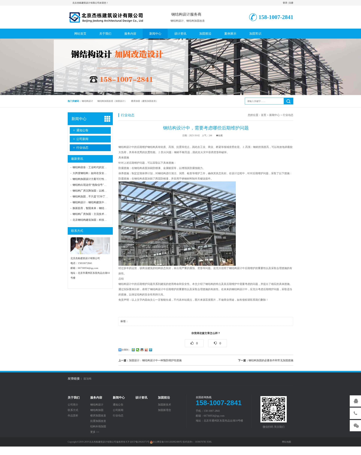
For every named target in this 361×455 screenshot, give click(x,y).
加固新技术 (164, 404)
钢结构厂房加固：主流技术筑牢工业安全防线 (99, 214)
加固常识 (255, 33)
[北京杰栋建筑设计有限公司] (106, 16)
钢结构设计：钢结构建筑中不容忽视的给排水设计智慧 (104, 202)
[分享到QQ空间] (133, 349)
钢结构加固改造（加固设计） (112, 101)
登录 (285, 3)
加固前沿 (205, 33)
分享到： (126, 349)
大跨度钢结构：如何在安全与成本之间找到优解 (100, 173)
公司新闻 (82, 139)
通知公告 (82, 130)
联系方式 (77, 230)
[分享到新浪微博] (146, 349)
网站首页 (80, 33)
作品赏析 (73, 415)
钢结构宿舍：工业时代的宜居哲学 (92, 167)
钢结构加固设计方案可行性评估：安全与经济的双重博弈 (105, 179)
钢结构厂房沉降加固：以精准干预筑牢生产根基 (100, 190)
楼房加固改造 (98, 415)
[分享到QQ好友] (142, 349)
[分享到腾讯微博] (150, 349)
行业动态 (82, 147)
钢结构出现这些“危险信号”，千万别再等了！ (99, 184)
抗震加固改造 (98, 421)
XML (209, 442)
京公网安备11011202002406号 (167, 442)
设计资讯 (180, 33)
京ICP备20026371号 (139, 442)
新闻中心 (155, 33)
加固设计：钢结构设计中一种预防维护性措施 (150, 360)
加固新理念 (164, 410)
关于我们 (105, 33)
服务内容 (130, 33)
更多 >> (94, 432)
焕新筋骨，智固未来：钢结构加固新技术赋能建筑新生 (104, 208)
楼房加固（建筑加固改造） (144, 101)
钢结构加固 (96, 410)
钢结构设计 (87, 101)
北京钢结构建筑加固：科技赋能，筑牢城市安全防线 (103, 219)
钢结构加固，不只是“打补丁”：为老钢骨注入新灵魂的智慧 (107, 196)
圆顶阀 (87, 378)
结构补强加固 (98, 426)
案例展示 (230, 33)
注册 (291, 3)
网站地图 (286, 442)
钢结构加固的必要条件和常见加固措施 (265, 360)
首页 (263, 115)
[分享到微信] (137, 349)
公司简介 (73, 404)
